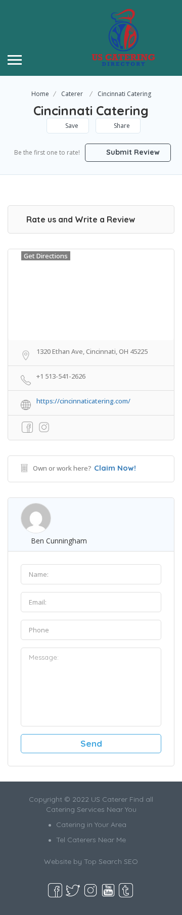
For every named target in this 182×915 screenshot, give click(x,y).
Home (40, 93)
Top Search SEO (111, 861)
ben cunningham (59, 540)
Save (71, 125)
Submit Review (132, 152)
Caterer (72, 93)
